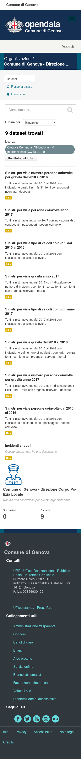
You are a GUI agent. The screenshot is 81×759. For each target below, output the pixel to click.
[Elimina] (44, 151)
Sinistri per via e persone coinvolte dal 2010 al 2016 (39, 410)
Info (6, 731)
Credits (8, 742)
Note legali (67, 731)
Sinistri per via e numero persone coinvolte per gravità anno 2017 (39, 377)
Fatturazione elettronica (30, 682)
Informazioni (18, 94)
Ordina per (12, 122)
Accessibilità (43, 731)
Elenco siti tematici (27, 674)
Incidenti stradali (18, 445)
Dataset (12, 79)
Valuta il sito (22, 690)
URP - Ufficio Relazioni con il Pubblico (41, 570)
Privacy (21, 731)
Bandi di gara (23, 642)
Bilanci (18, 650)
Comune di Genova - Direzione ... (37, 64)
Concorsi (20, 634)
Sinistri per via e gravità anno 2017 (32, 276)
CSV (8, 197)
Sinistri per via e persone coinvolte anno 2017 (37, 212)
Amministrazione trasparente (34, 626)
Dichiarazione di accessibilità (34, 698)
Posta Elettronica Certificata (33, 574)
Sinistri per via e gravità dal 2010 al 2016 (36, 342)
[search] (70, 110)
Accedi (67, 46)
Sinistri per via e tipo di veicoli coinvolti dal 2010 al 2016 (38, 245)
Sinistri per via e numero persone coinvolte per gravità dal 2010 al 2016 (39, 174)
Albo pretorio (22, 658)
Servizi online (23, 666)
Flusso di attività (21, 86)
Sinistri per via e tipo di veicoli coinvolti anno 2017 (40, 311)
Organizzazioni (17, 58)
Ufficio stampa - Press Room (34, 607)
